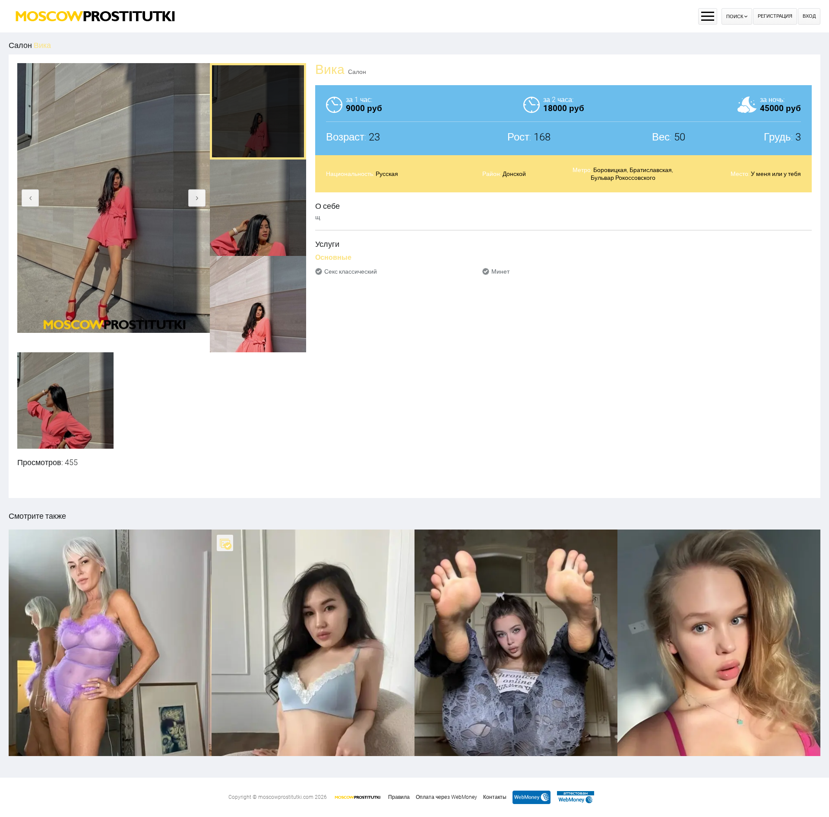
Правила (399, 797)
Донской (514, 173)
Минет (500, 271)
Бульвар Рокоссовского (623, 177)
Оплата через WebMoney (446, 797)
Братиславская (651, 169)
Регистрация (775, 16)
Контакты (494, 797)
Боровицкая (610, 169)
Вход (809, 16)
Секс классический (350, 271)
